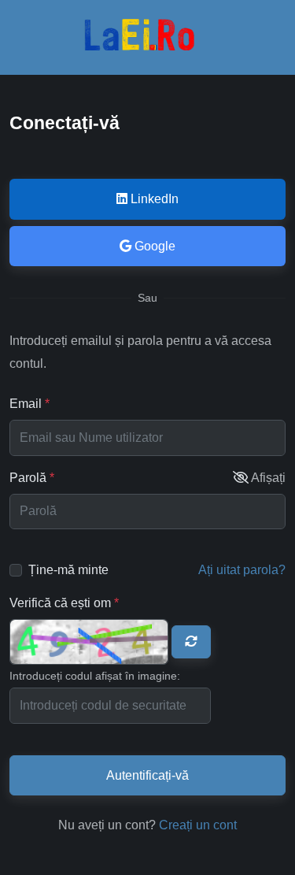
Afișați (268, 477)
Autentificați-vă (147, 775)
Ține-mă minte (68, 570)
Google (153, 246)
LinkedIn (153, 199)
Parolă (60, 477)
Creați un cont (198, 825)
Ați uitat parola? (242, 570)
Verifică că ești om (64, 602)
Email (29, 403)
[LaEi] (148, 46)
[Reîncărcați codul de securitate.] (191, 641)
